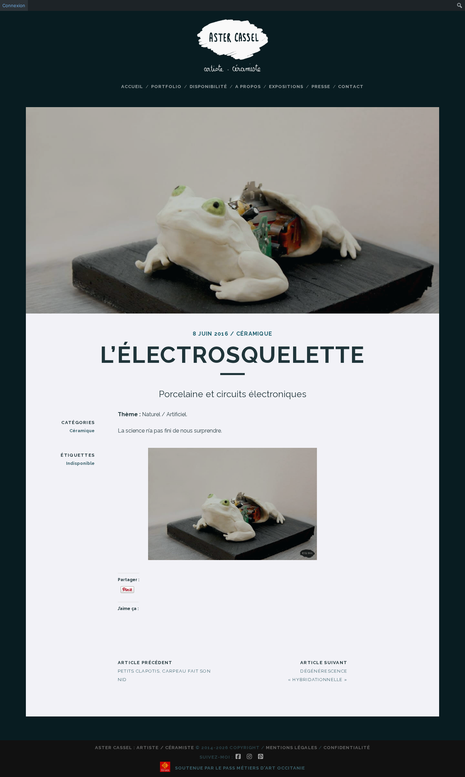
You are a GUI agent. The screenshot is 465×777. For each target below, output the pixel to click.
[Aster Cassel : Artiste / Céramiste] (232, 69)
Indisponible (80, 463)
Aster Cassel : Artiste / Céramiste (144, 747)
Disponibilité (208, 86)
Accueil (132, 86)
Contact (350, 86)
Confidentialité (346, 747)
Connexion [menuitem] (13, 5)
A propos (248, 86)
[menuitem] (459, 5)
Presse (320, 86)
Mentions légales (291, 747)
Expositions (286, 86)
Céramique (254, 334)
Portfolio (166, 86)
